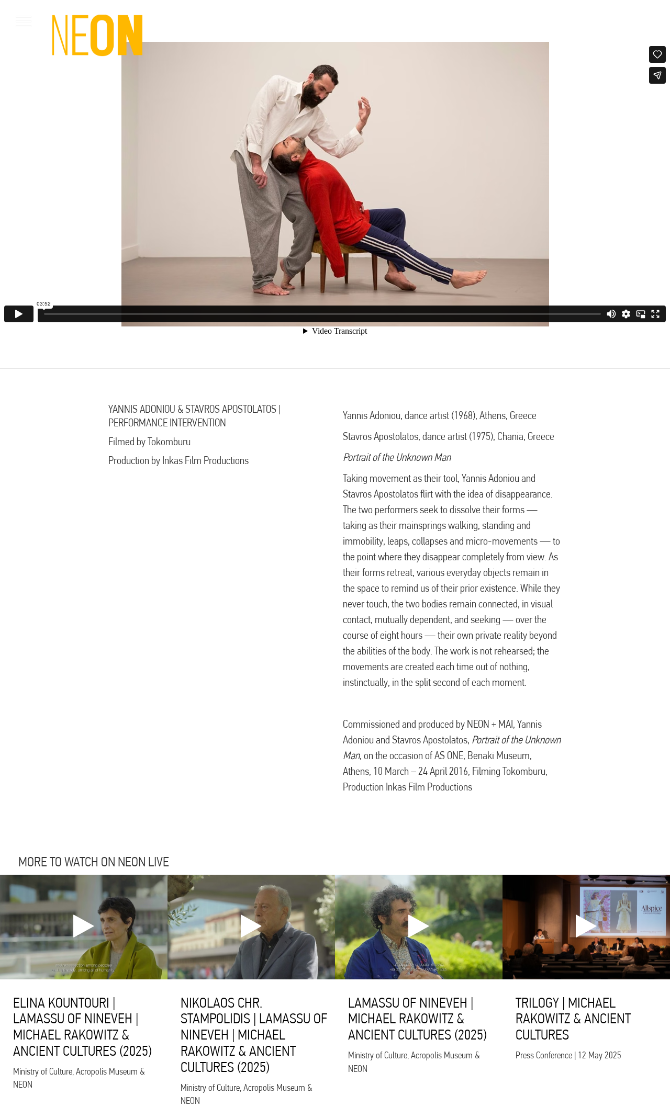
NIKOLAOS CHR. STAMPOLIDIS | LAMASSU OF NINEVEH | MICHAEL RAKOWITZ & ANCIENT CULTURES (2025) (254, 1035)
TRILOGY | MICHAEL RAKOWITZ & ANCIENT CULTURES (573, 1019)
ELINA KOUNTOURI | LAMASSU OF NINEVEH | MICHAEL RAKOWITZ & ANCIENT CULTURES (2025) (82, 1027)
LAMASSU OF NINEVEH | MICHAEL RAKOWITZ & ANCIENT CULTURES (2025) (417, 1019)
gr (639, 21)
